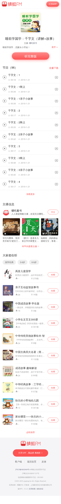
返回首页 (31, 462)
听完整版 (30, 56)
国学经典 (9, 262)
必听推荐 (30, 432)
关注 (53, 211)
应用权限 (32, 489)
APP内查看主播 (29, 246)
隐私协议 (40, 489)
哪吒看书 (33, 43)
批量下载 (53, 67)
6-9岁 (34, 262)
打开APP (53, 4)
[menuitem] (55, 47)
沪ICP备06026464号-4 (23, 469)
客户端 (18, 462)
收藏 (53, 274)
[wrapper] (30, 252)
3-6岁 (22, 262)
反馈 (44, 462)
